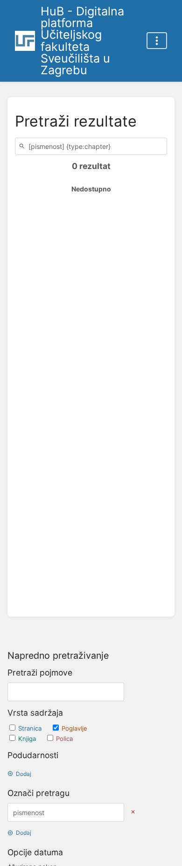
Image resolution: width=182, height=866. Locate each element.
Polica (64, 738)
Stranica (30, 728)
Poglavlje (74, 728)
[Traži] (23, 146)
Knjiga (28, 738)
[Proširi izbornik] (157, 40)
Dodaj (23, 773)
